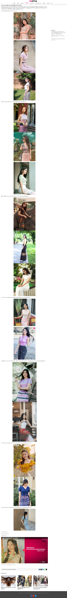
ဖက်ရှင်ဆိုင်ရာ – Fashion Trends (11, 564)
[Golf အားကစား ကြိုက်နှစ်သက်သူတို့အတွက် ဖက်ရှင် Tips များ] (8, 575)
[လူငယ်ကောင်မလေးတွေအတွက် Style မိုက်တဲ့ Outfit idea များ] (24, 575)
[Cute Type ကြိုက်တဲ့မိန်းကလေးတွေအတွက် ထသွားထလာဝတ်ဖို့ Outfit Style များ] (40, 575)
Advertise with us (46, 593)
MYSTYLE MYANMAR (28, 593)
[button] (1, 582)
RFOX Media (33, 593)
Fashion (7, 564)
